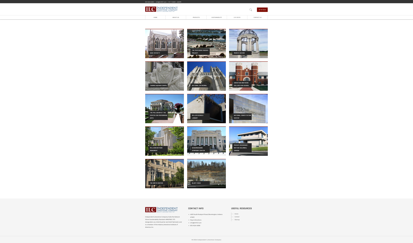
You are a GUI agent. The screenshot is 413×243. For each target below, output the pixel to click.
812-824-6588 (149, 2)
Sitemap (237, 220)
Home (155, 17)
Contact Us (258, 17)
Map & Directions (195, 220)
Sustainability (217, 17)
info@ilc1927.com (161, 2)
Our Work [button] (237, 17)
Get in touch (262, 10)
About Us (176, 17)
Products (196, 17)
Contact (237, 217)
